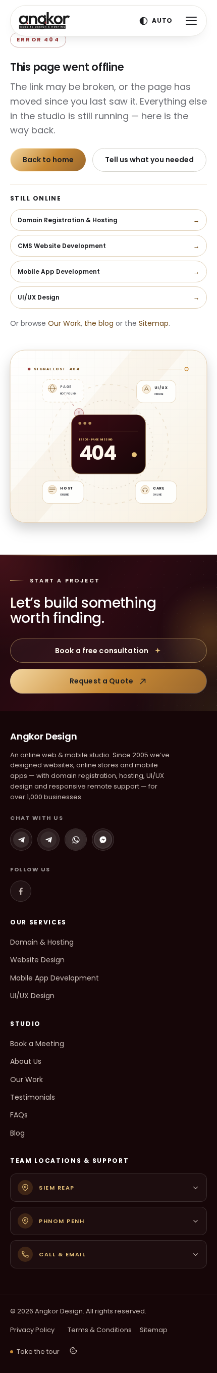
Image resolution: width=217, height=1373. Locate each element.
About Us (25, 1061)
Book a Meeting (37, 1044)
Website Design (37, 960)
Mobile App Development (54, 978)
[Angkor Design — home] (44, 20)
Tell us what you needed (149, 160)
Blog (17, 1133)
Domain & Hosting (42, 942)
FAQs (19, 1115)
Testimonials (32, 1097)
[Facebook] (20, 891)
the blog (99, 323)
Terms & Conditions (100, 1330)
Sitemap (154, 323)
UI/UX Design (32, 996)
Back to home (48, 160)
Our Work (64, 323)
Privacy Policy (32, 1330)
